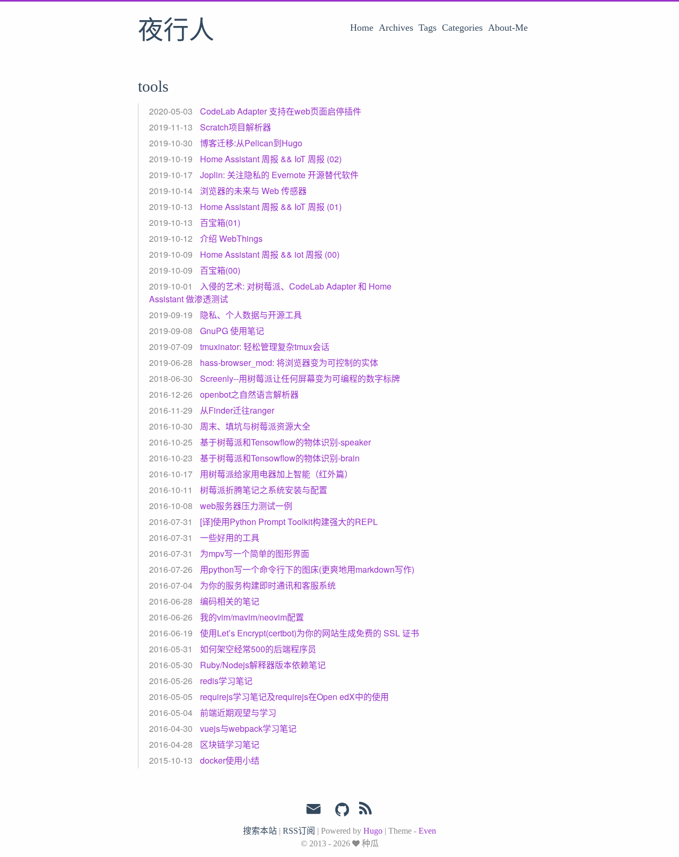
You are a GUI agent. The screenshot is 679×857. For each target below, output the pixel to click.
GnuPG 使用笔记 (232, 331)
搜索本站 (260, 830)
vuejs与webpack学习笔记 (248, 728)
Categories (462, 27)
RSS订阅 (299, 830)
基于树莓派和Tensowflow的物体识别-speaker (285, 442)
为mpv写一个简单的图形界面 (254, 553)
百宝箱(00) (220, 270)
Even (427, 830)
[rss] (365, 810)
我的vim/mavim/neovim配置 (252, 617)
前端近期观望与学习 (238, 712)
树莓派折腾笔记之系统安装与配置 (263, 490)
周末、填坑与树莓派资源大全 (255, 426)
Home (361, 27)
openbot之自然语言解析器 (249, 394)
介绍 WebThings (231, 238)
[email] (313, 809)
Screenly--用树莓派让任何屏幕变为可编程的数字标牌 (300, 378)
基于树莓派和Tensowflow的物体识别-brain (280, 458)
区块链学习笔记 (229, 744)
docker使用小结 (229, 760)
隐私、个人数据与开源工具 (251, 315)
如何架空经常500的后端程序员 (258, 649)
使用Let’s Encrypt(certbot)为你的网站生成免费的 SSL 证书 (309, 633)
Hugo (372, 830)
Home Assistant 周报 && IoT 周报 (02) (271, 159)
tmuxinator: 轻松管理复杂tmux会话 (264, 346)
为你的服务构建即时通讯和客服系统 (268, 585)
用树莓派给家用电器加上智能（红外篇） (276, 474)
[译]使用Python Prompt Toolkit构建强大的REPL (289, 521)
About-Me (508, 27)
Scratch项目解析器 (235, 127)
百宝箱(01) (220, 222)
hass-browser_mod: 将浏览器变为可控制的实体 (289, 362)
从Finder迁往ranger (237, 410)
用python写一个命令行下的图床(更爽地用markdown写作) (307, 569)
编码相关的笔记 (229, 601)
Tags (428, 27)
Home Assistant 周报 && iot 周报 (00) (270, 254)
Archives (396, 27)
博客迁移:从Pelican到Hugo (251, 143)
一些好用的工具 (229, 537)
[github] (342, 810)
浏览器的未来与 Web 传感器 (253, 191)
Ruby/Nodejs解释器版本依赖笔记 (263, 665)
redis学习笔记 (226, 681)
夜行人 (176, 31)
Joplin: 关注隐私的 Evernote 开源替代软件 (279, 175)
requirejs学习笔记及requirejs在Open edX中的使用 (294, 696)
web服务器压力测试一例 (246, 506)
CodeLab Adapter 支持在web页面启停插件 (280, 111)
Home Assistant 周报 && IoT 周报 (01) (271, 206)
